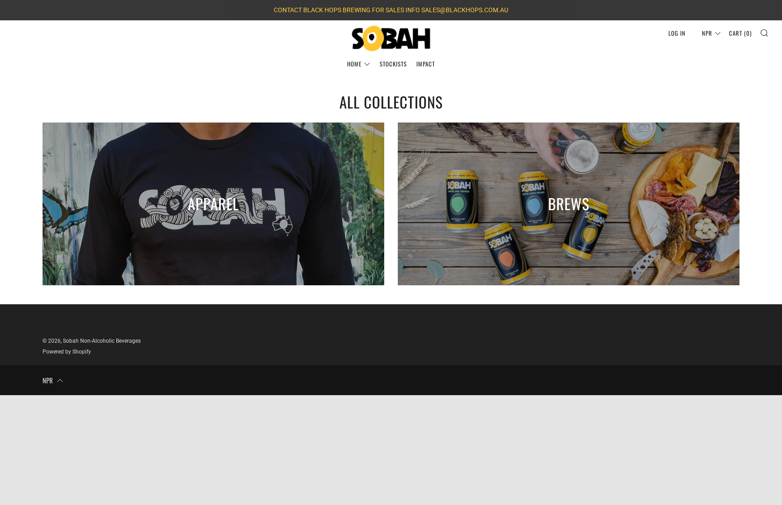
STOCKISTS (393, 63)
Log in (677, 33)
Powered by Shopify (67, 352)
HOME (354, 63)
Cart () (740, 33)
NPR (707, 33)
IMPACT (425, 63)
